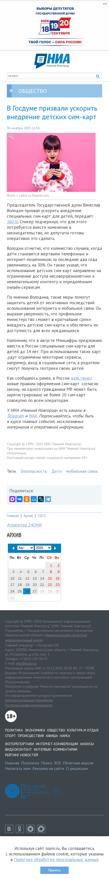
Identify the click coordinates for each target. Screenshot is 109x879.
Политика (14, 730)
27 (35, 591)
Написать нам (17, 768)
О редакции (77, 768)
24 (12, 591)
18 (20, 585)
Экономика (35, 730)
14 (42, 578)
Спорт (10, 735)
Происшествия (31, 735)
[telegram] (31, 831)
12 (27, 578)
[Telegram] (48, 499)
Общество (56, 730)
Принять (54, 870)
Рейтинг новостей (21, 755)
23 (58, 585)
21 (42, 585)
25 (20, 591)
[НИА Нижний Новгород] (52, 67)
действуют (81, 378)
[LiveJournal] (41, 499)
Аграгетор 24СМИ (24, 525)
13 (35, 578)
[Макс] (42, 831)
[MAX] (12, 499)
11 (20, 578)
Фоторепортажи (19, 744)
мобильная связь (82, 471)
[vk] (10, 831)
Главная (13, 515)
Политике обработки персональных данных (56, 859)
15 (50, 578)
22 (50, 585)
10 (12, 578)
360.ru (12, 221)
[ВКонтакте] (19, 499)
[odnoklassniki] (21, 831)
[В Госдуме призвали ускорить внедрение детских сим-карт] (54, 162)
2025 (42, 515)
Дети (56, 471)
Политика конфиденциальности (28, 705)
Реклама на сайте (48, 768)
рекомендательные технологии (29, 700)
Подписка (30, 762)
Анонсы (87, 744)
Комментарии (65, 749)
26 (27, 591)
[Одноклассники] (27, 499)
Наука (65, 735)
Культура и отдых (83, 730)
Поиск (46, 762)
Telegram (15, 416)
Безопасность (34, 471)
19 (27, 585)
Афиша (52, 735)
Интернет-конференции (57, 744)
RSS (57, 762)
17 (12, 585)
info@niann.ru (26, 663)
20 (35, 585)
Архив (28, 515)
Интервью (42, 749)
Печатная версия (78, 762)
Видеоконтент (18, 749)
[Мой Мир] (34, 499)
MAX (33, 416)
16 (58, 578)
